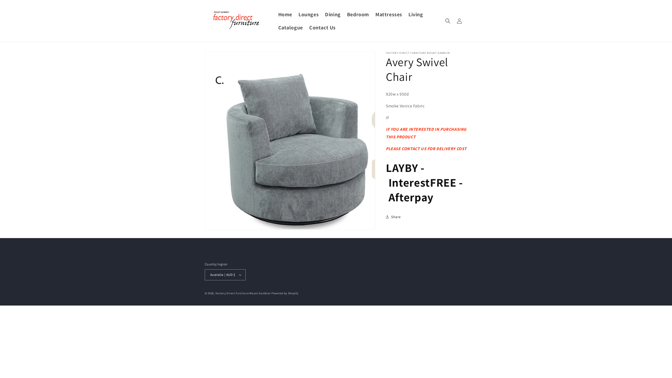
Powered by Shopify (284, 293)
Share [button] (396, 216)
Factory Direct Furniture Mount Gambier (243, 293)
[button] (448, 21)
